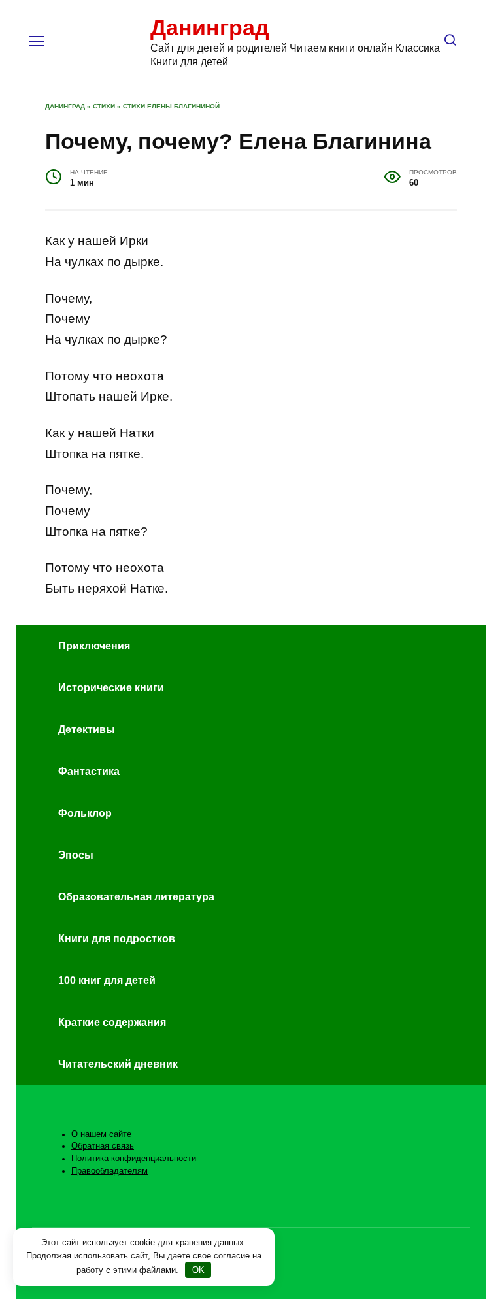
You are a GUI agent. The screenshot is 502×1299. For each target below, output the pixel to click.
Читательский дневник (118, 1064)
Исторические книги (111, 687)
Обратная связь (102, 1146)
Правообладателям (109, 1171)
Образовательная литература (136, 896)
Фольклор (85, 813)
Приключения (94, 645)
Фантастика (89, 771)
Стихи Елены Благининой (171, 106)
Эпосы (75, 855)
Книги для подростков (116, 938)
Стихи (104, 106)
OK (198, 1270)
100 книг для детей (107, 980)
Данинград (209, 27)
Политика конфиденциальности (133, 1158)
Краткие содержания (112, 1022)
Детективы (86, 729)
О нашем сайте (101, 1134)
